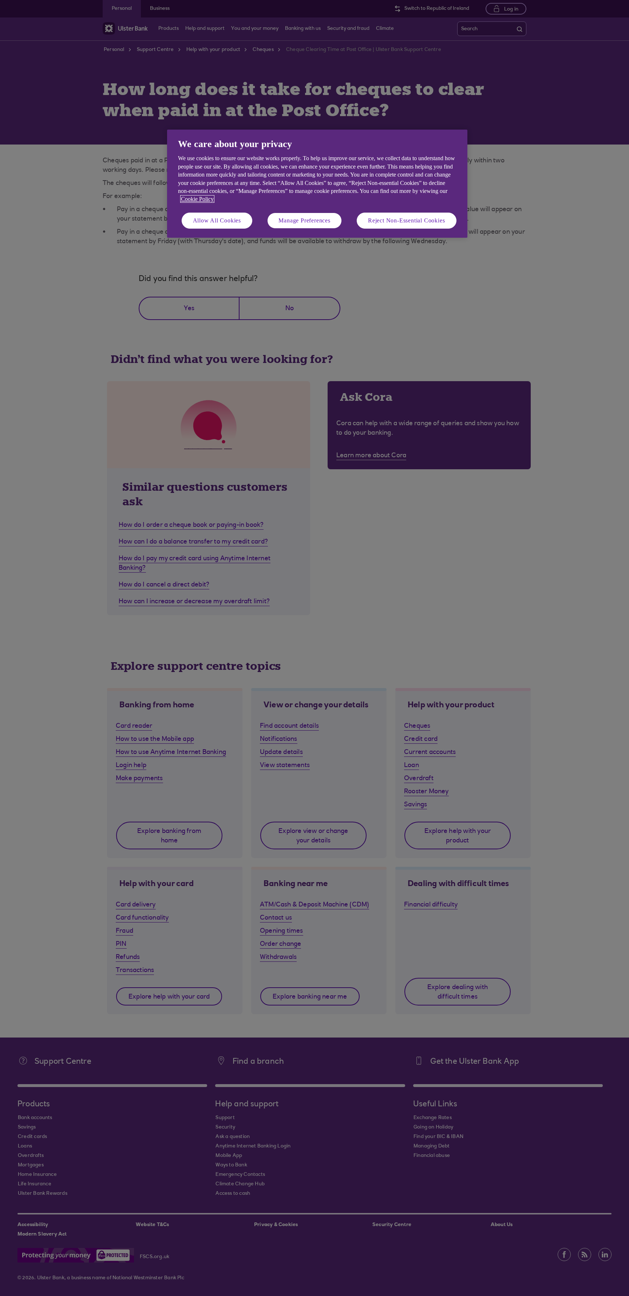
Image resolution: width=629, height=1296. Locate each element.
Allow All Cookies (217, 220)
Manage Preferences (304, 220)
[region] (317, 184)
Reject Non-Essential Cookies (406, 220)
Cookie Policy (197, 199)
